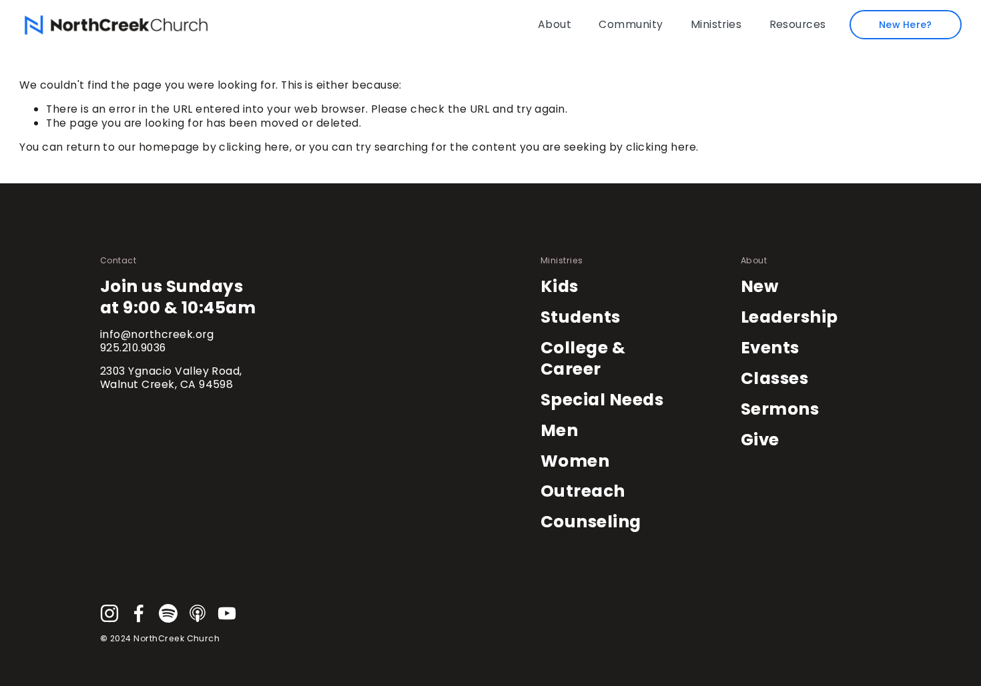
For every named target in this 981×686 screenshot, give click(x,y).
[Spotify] (168, 613)
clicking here (254, 147)
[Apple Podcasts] (197, 613)
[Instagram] (109, 613)
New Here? (905, 24)
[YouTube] (227, 613)
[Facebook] (138, 613)
